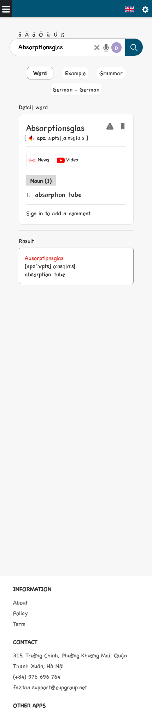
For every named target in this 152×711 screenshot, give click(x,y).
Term (19, 623)
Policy (20, 613)
